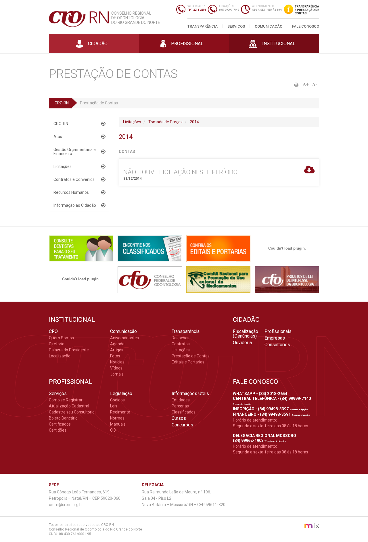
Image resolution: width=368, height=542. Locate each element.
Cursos (179, 418)
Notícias (117, 362)
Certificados (60, 424)
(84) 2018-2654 (196, 9)
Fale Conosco (305, 26)
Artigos (116, 350)
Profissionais (278, 331)
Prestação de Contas (191, 356)
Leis (113, 406)
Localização (59, 356)
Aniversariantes (124, 338)
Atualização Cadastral (69, 406)
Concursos (182, 425)
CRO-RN (60, 123)
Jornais (117, 374)
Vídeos (116, 368)
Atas (57, 136)
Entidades (181, 400)
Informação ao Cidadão (74, 205)
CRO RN (62, 103)
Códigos (117, 400)
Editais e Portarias (188, 362)
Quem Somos (61, 338)
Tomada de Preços (165, 122)
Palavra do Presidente (69, 350)
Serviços (236, 26)
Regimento (120, 412)
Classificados (183, 412)
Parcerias (180, 406)
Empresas (274, 338)
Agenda (117, 344)
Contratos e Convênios (74, 179)
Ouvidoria (242, 342)
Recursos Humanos (71, 192)
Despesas (180, 338)
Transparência (202, 26)
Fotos (115, 356)
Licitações (62, 166)
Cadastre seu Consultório (72, 412)
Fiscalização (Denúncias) (245, 333)
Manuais (118, 424)
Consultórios (277, 344)
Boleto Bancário (63, 418)
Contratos (181, 344)
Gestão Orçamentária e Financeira (74, 151)
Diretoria (56, 344)
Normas (117, 418)
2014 (194, 122)
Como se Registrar (66, 400)
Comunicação (268, 26)
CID (113, 430)
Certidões (57, 430)
